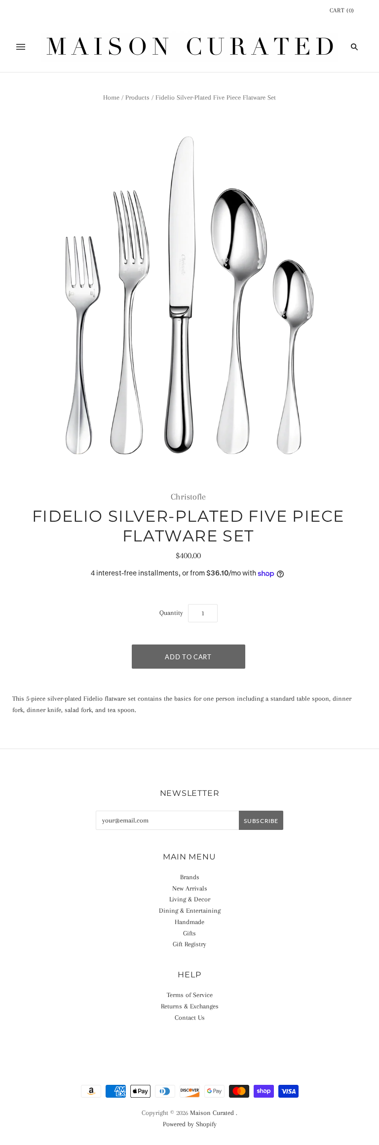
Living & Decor (189, 899)
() (342, 10)
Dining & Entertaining (190, 910)
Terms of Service (190, 995)
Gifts (189, 933)
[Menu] (21, 46)
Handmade (189, 922)
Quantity (171, 612)
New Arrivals (189, 888)
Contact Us (190, 1017)
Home (111, 97)
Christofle (188, 496)
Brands (189, 877)
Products (137, 97)
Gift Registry (189, 944)
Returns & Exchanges (190, 1006)
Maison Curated (212, 1112)
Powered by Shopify (190, 1124)
